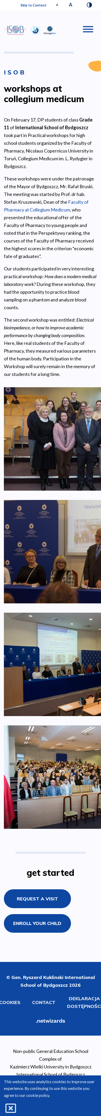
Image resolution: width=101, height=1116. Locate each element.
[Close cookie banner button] (11, 1108)
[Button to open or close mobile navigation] (88, 30)
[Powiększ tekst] (70, 5)
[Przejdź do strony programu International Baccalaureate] (35, 29)
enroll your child (37, 923)
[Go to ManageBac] (50, 29)
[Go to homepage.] (15, 30)
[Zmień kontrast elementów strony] (89, 5)
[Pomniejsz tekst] (57, 5)
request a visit (37, 899)
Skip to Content (33, 5)
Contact (43, 1002)
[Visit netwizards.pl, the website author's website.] (50, 1020)
